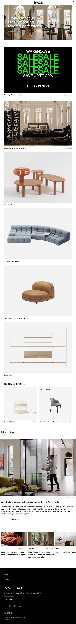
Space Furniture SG (38, 2)
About (6, 575)
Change (24, 617)
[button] (73, 2)
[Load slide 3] (12, 37)
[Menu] (2, 2)
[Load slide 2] (10, 37)
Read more (4, 436)
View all (25, 384)
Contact (6, 579)
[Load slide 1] (9, 37)
